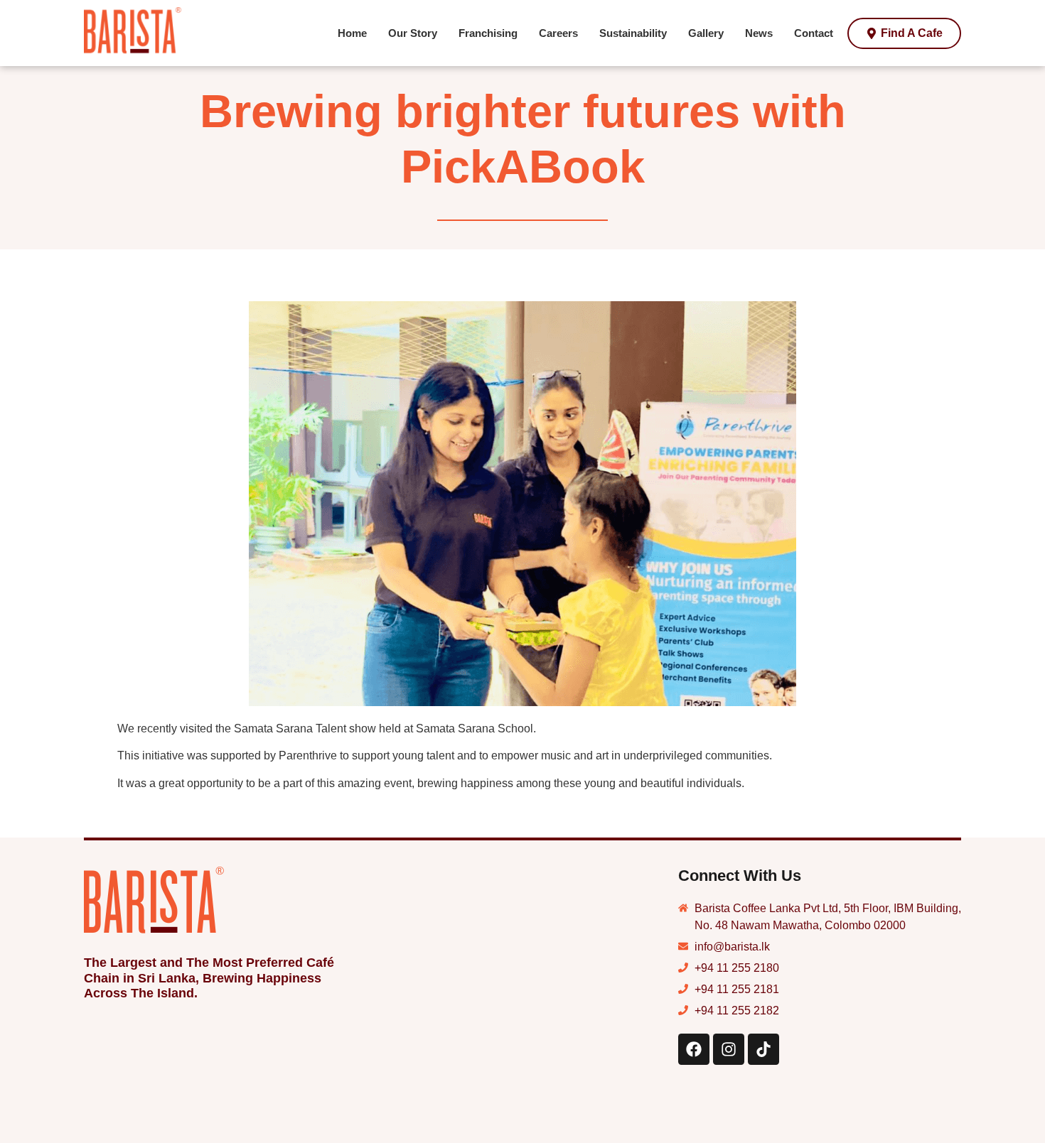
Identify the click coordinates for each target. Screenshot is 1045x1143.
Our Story (412, 33)
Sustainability (633, 33)
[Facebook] (693, 1049)
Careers (558, 33)
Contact (813, 33)
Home (352, 33)
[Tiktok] (763, 1049)
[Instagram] (728, 1049)
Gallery (706, 33)
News (759, 33)
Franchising (488, 33)
